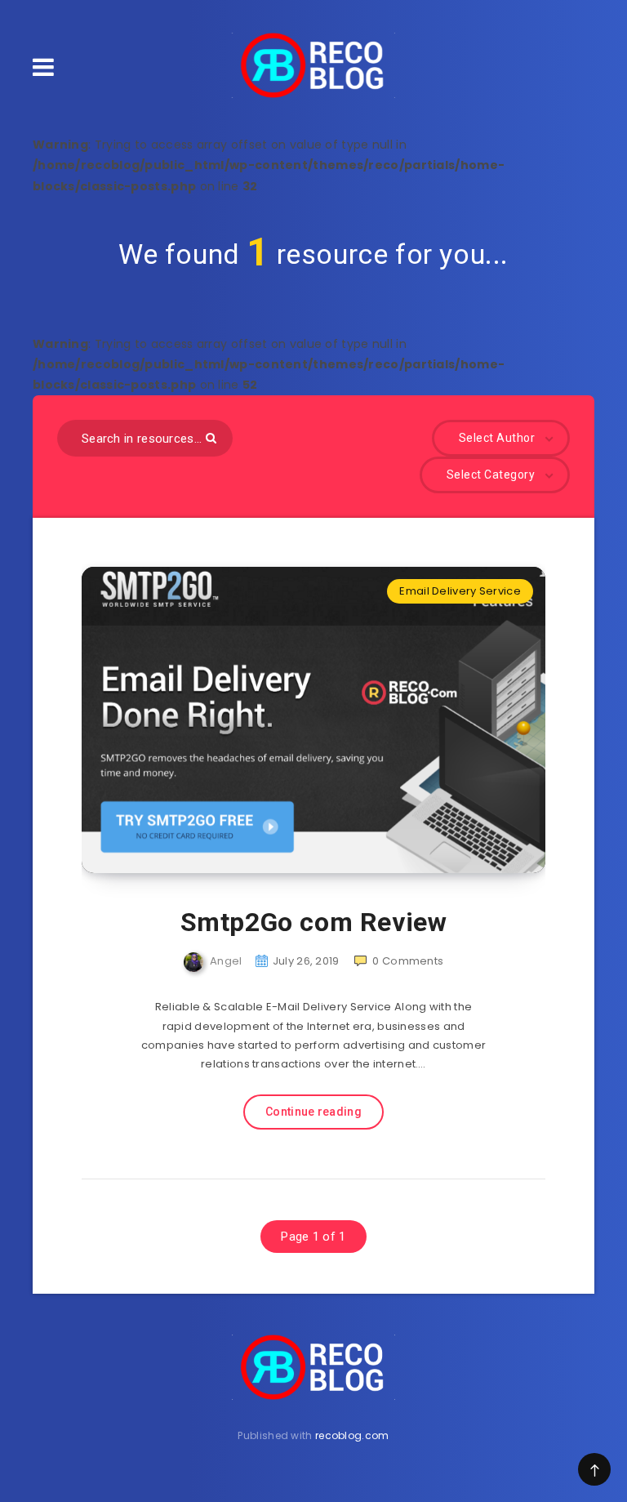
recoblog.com (352, 1435)
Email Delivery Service (460, 591)
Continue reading (313, 1111)
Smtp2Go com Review (313, 922)
